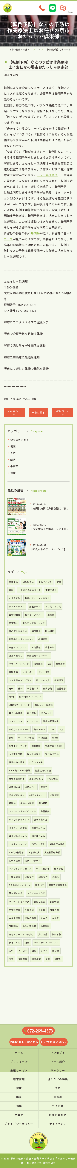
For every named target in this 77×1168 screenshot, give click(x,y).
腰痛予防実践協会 (58, 885)
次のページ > (62, 412)
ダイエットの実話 (18, 827)
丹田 (11, 688)
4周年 (12, 696)
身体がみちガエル (18, 836)
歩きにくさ (14, 942)
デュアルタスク (47, 175)
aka (49, 663)
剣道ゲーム (35, 606)
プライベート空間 (36, 893)
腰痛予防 (47, 688)
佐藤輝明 (58, 680)
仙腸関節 (38, 663)
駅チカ (55, 950)
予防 (12, 399)
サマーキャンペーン (19, 663)
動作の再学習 (29, 926)
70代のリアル (52, 754)
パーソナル (32, 721)
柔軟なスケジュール (19, 729)
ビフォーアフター (34, 614)
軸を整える (32, 688)
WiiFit (55, 737)
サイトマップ (58, 1123)
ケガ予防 (29, 909)
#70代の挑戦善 (16, 852)
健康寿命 (13, 671)
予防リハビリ (45, 581)
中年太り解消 (27, 803)
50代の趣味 (30, 918)
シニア (44, 950)
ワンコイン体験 (26, 737)
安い (11, 950)
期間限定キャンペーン (38, 655)
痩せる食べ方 (40, 819)
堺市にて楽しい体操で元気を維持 (26, 368)
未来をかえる (38, 827)
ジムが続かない (17, 794)
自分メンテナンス (18, 647)
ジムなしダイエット (19, 819)
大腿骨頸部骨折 (52, 852)
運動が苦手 (30, 786)
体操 (34, 399)
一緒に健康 (14, 876)
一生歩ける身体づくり (29, 589)
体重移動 (45, 926)
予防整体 (13, 926)
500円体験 (52, 778)
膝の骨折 (58, 868)
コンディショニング (19, 901)
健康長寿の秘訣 (43, 770)
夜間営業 (42, 639)
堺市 (27, 942)
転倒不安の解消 (17, 778)
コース (8, 239)
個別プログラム (33, 860)
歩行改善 (42, 934)
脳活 (18, 399)
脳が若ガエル (38, 836)
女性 (11, 958)
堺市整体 (36, 631)
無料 (11, 589)
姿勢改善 (61, 688)
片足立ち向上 (34, 754)
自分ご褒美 (39, 901)
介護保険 (22, 958)
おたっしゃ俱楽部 (44, 704)
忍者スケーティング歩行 (21, 934)
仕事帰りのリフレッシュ (21, 639)
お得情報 (36, 647)
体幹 (20, 688)
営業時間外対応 (51, 721)
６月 (61, 729)
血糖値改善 (14, 614)
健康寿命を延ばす (54, 745)
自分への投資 (15, 713)
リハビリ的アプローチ (20, 868)
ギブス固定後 (43, 868)
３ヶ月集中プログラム (20, 680)
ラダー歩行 (28, 671)
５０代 (41, 909)
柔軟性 (50, 614)
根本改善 (60, 663)
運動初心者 (14, 786)
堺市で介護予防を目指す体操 (23, 333)
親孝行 (55, 876)
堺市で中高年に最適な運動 (22, 357)
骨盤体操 (45, 811)
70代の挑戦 (14, 860)
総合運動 (31, 713)
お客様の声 (34, 852)
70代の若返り (38, 844)
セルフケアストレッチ (34, 622)
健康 (6, 399)
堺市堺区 (42, 803)
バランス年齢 (36, 762)
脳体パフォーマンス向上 (37, 598)
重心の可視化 (36, 778)
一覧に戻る (38, 412)
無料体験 (36, 745)
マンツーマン (15, 721)
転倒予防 (56, 934)
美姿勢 (44, 786)
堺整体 (12, 803)
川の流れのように (18, 631)
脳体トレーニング (18, 745)
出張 (34, 950)
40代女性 (43, 876)
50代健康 (54, 794)
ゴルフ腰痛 (14, 918)
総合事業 (36, 958)
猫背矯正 (13, 622)
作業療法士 (50, 589)
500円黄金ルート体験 (19, 770)
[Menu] (71, 8)
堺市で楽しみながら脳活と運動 (25, 345)
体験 (11, 737)
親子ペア (39, 885)
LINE (52, 729)
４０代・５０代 (53, 606)
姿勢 (47, 958)
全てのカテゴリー (20, 440)
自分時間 (54, 901)
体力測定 (42, 737)
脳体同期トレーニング (30, 696)
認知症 (58, 958)
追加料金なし (15, 655)
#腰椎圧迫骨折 (57, 844)
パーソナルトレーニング (46, 942)
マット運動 (44, 671)
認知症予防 (28, 581)
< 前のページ (14, 412)
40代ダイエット (37, 794)
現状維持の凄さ (17, 762)
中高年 (26, 399)
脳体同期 (49, 631)
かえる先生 (14, 598)
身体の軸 (54, 909)
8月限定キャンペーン (19, 885)
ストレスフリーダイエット (22, 811)
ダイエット (46, 713)
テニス (44, 918)
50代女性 (29, 876)
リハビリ (22, 950)
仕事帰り (49, 647)
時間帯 (35, 233)
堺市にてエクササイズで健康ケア (26, 322)
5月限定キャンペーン (19, 704)
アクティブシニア (18, 844)
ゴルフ (55, 918)
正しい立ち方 (43, 680)
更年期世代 (14, 909)
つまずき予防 (15, 754)
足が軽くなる (15, 893)
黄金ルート (39, 729)
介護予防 (13, 581)
